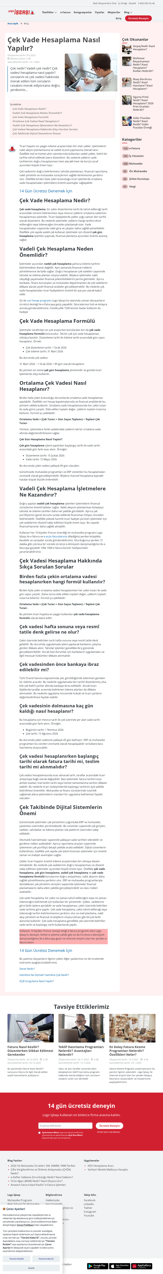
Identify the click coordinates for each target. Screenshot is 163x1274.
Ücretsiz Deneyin (138, 18)
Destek (132, 3)
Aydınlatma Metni (51, 1132)
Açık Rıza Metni (75, 1135)
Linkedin (89, 1204)
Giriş (118, 18)
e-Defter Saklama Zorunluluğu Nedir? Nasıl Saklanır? (42, 1177)
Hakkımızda (52, 1200)
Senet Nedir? (27, 968)
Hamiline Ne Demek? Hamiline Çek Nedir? (44, 975)
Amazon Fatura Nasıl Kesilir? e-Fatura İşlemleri (38, 1185)
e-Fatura (65, 12)
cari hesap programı (39, 300)
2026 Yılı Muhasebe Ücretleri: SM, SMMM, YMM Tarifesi (43, 1165)
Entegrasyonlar (83, 12)
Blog (126, 12)
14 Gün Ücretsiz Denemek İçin (45, 190)
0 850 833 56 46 (146, 3)
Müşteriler (114, 12)
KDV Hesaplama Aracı (100, 1165)
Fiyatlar (99, 12)
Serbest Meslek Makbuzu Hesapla (107, 1169)
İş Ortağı (122, 3)
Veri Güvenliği (54, 1204)
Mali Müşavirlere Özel (105, 3)
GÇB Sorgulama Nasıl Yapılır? (36, 981)
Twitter (88, 1208)
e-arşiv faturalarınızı (55, 536)
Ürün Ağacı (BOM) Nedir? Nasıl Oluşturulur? (37, 1181)
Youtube (89, 1215)
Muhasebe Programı (19, 1200)
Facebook (89, 1200)
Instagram (90, 1211)
